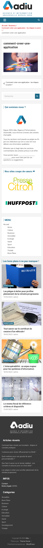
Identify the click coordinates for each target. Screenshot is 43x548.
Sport (4, 522)
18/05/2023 (7, 334)
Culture (4, 506)
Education (5, 513)
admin (16, 297)
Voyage (4, 528)
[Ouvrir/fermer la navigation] (5, 20)
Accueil (6, 224)
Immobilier (6, 516)
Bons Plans (8, 286)
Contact (5, 484)
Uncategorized (7, 525)
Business (5, 503)
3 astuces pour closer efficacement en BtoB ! (19, 452)
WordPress (30, 544)
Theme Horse (25, 541)
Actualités (5, 497)
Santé (4, 519)
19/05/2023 (7, 297)
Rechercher (37, 96)
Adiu (27, 538)
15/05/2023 (7, 409)
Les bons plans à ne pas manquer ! (21, 261)
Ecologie (5, 510)
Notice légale (6, 486)
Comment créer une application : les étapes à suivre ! (22, 83)
